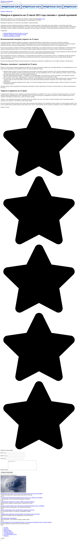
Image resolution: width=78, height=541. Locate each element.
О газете (6, 527)
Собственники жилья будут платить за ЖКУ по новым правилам (17, 501)
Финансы (6, 535)
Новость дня (41, 18)
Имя (2, 453)
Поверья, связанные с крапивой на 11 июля (15, 34)
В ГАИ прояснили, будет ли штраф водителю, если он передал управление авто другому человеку (26, 522)
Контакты (6, 529)
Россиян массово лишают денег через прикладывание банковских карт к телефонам (22, 505)
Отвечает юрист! (8, 531)
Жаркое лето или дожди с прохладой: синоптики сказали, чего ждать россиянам (21, 493)
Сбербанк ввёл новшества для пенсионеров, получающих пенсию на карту (20, 514)
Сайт (2, 458)
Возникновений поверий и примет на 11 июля (16, 33)
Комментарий (4, 469)
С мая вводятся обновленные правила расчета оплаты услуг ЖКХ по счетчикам (21, 497)
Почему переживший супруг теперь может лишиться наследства (17, 510)
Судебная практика (9, 533)
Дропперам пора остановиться (8, 518)
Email (2, 455)
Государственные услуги (10, 534)
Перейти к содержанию (7, 1)
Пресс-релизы (7, 530)
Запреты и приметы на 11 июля (12, 36)
